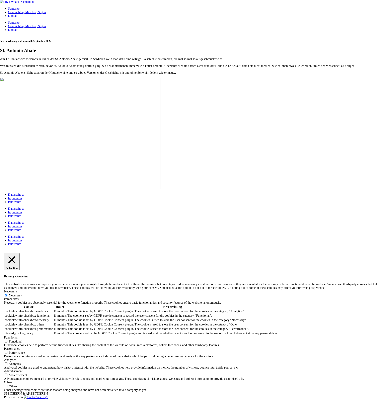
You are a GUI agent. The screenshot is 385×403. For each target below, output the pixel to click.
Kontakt (13, 15)
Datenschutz (16, 194)
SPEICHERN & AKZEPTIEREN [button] (26, 393)
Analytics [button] (10, 360)
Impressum (15, 198)
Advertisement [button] (13, 371)
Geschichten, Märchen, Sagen (27, 12)
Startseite (13, 8)
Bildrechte (14, 202)
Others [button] (8, 382)
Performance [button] (12, 348)
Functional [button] (10, 337)
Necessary (15, 295)
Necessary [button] (10, 291)
